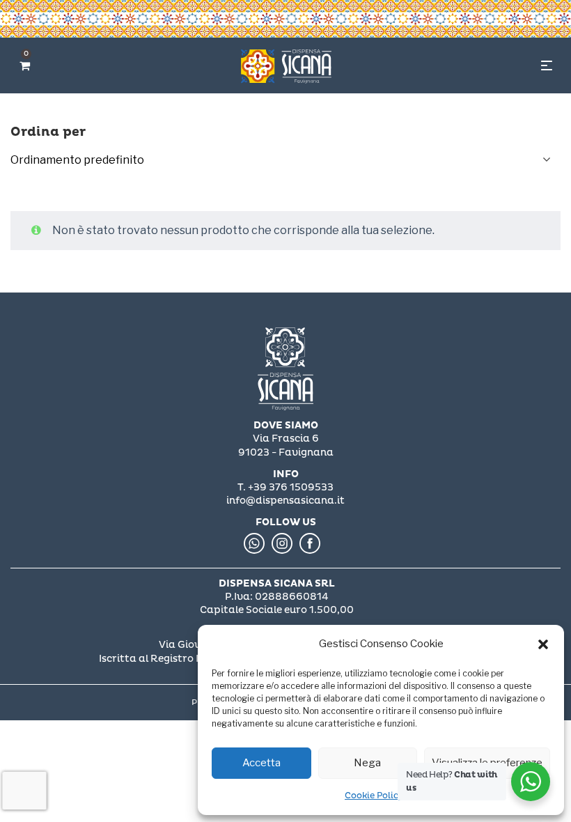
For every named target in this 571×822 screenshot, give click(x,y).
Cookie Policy (374, 796)
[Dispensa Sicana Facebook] (309, 543)
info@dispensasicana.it (285, 500)
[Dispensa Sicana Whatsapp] (254, 543)
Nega (367, 763)
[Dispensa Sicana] (285, 369)
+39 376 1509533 (291, 487)
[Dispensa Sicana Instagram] (282, 543)
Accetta (261, 763)
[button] (543, 644)
